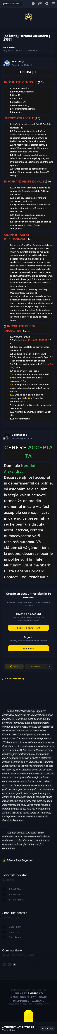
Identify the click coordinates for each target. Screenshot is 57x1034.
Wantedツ (12, 47)
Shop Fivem (15, 927)
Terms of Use (8, 1030)
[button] (4, 860)
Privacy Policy (20, 990)
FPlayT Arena (16, 899)
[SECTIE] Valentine (28, 50)
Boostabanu (19, 434)
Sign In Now (28, 648)
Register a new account (28, 628)
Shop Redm (15, 932)
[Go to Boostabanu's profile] (7, 437)
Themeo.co (35, 993)
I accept (48, 1028)
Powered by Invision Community (28, 1004)
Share (15, 666)
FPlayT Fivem (16, 889)
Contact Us (39, 990)
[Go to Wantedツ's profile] (7, 63)
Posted (22, 65)
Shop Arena (15, 937)
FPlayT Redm (16, 894)
